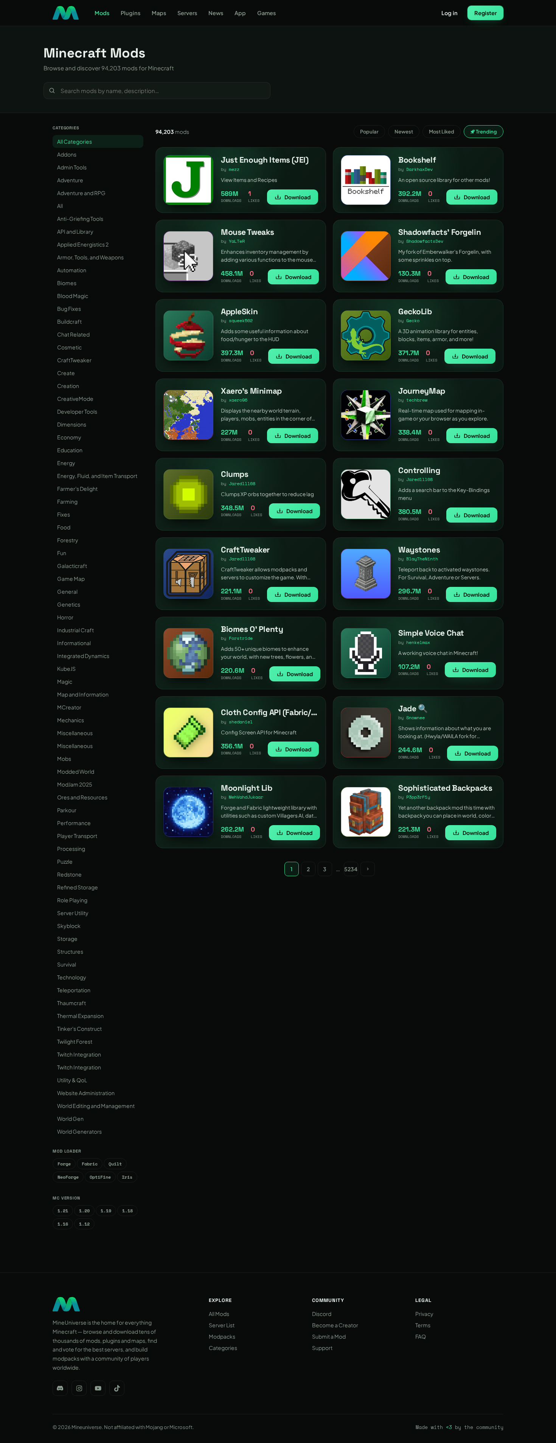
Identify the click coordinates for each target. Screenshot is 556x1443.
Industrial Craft (75, 630)
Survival (66, 964)
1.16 (62, 1224)
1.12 (84, 1224)
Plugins (130, 12)
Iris (127, 1177)
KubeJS (66, 668)
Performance (74, 822)
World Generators (79, 1131)
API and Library (75, 231)
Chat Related (73, 334)
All (60, 205)
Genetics (68, 604)
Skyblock (69, 925)
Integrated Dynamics (83, 655)
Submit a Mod (329, 1336)
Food (63, 527)
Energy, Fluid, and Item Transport (97, 475)
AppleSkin (239, 311)
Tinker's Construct (79, 1028)
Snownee (415, 717)
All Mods (219, 1313)
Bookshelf (417, 160)
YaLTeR (237, 241)
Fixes (63, 514)
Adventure (70, 180)
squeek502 (241, 320)
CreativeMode (75, 398)
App (240, 12)
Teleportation (73, 990)
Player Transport (77, 835)
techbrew (416, 400)
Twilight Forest (74, 1041)
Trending (486, 132)
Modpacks (222, 1336)
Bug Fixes (69, 308)
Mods (102, 12)
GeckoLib (415, 311)
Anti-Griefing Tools (80, 218)
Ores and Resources (82, 797)
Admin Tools (72, 167)
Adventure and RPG (81, 192)
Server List (222, 1325)
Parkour (66, 810)
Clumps (234, 474)
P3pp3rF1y (418, 797)
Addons (66, 154)
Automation (71, 270)
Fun (61, 552)
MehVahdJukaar (246, 797)
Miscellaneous (75, 732)
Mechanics (70, 720)
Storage (67, 938)
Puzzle (65, 861)
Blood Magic (72, 295)
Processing (71, 848)
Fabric (90, 1164)
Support (322, 1347)
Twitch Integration (79, 1054)
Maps (159, 12)
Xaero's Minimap (251, 391)
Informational (74, 642)
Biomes (66, 282)
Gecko (412, 320)
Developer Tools (77, 411)
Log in (449, 12)
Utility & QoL (72, 1080)
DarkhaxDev (419, 169)
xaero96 (238, 400)
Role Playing (72, 900)
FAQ (420, 1336)
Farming (67, 501)
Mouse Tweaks (247, 232)
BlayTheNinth (422, 558)
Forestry (67, 540)
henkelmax (418, 642)
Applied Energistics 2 (83, 244)
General (67, 591)
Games (266, 12)
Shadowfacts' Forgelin (439, 232)
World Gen (70, 1118)
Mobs (64, 758)
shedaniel (241, 721)
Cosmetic (69, 347)
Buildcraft (69, 321)
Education (69, 450)
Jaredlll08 (242, 483)
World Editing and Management (96, 1105)
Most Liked (441, 132)
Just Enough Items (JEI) (264, 160)
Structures (70, 951)
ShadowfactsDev (424, 241)
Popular (369, 132)
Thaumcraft (71, 1002)
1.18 (127, 1210)
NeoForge (68, 1177)
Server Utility (73, 912)
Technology (71, 977)
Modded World (75, 771)
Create (66, 372)
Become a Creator (335, 1325)
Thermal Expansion (80, 1015)
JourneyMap (421, 391)
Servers (187, 12)
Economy (69, 437)
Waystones (419, 550)
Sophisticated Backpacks (445, 788)
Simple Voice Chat (431, 633)
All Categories (74, 141)
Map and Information (83, 694)
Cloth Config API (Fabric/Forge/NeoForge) (296, 712)
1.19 (106, 1210)
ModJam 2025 (74, 784)
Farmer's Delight (77, 488)
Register (485, 12)
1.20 (84, 1210)
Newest (403, 132)
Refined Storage (77, 887)
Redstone (69, 874)
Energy (66, 462)
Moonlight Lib (246, 788)
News (215, 12)
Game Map (71, 578)
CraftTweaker (74, 360)
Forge (64, 1164)
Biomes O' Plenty (252, 629)
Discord (321, 1313)
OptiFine (100, 1177)
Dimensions (71, 424)
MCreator (69, 707)
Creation (68, 385)
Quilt (115, 1164)
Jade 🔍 (412, 708)
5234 (350, 869)
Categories (223, 1347)
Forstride (241, 638)
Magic (64, 681)
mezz (234, 169)
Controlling (419, 470)
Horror (65, 617)
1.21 (62, 1210)
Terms (422, 1325)
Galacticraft (72, 565)
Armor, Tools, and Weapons (90, 257)
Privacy (424, 1313)
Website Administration (86, 1092)
